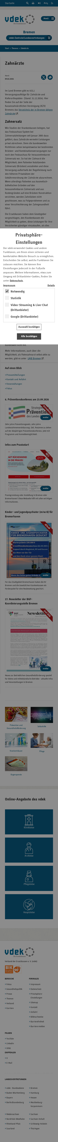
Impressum (9, 285)
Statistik (16, 298)
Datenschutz (16, 280)
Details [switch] (51, 285)
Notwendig (18, 291)
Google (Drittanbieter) (24, 316)
